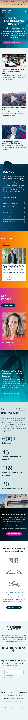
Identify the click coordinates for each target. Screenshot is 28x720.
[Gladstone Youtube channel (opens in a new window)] (12, 648)
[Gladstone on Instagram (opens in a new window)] (16, 648)
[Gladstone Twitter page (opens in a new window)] (8, 648)
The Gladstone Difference (14, 42)
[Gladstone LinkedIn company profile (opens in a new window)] (20, 648)
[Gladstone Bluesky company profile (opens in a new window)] (24, 648)
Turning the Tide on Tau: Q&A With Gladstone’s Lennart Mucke (13, 71)
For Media (14, 708)
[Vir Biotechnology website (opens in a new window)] (14, 560)
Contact (21, 708)
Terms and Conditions (9, 698)
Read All (6, 243)
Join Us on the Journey (14, 4)
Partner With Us (14, 607)
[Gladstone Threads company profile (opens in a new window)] (14, 651)
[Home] (6, 11)
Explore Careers (14, 533)
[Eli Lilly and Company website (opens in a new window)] (14, 584)
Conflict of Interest (19, 698)
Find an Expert (8, 305)
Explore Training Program (11, 393)
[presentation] (21, 245)
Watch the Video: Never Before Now (14, 109)
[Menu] (25, 11)
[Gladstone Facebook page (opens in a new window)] (4, 648)
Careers (7, 708)
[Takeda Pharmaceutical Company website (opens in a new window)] (14, 572)
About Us (21, 408)
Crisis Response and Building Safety (10, 693)
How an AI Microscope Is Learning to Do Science (11, 142)
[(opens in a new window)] (14, 97)
